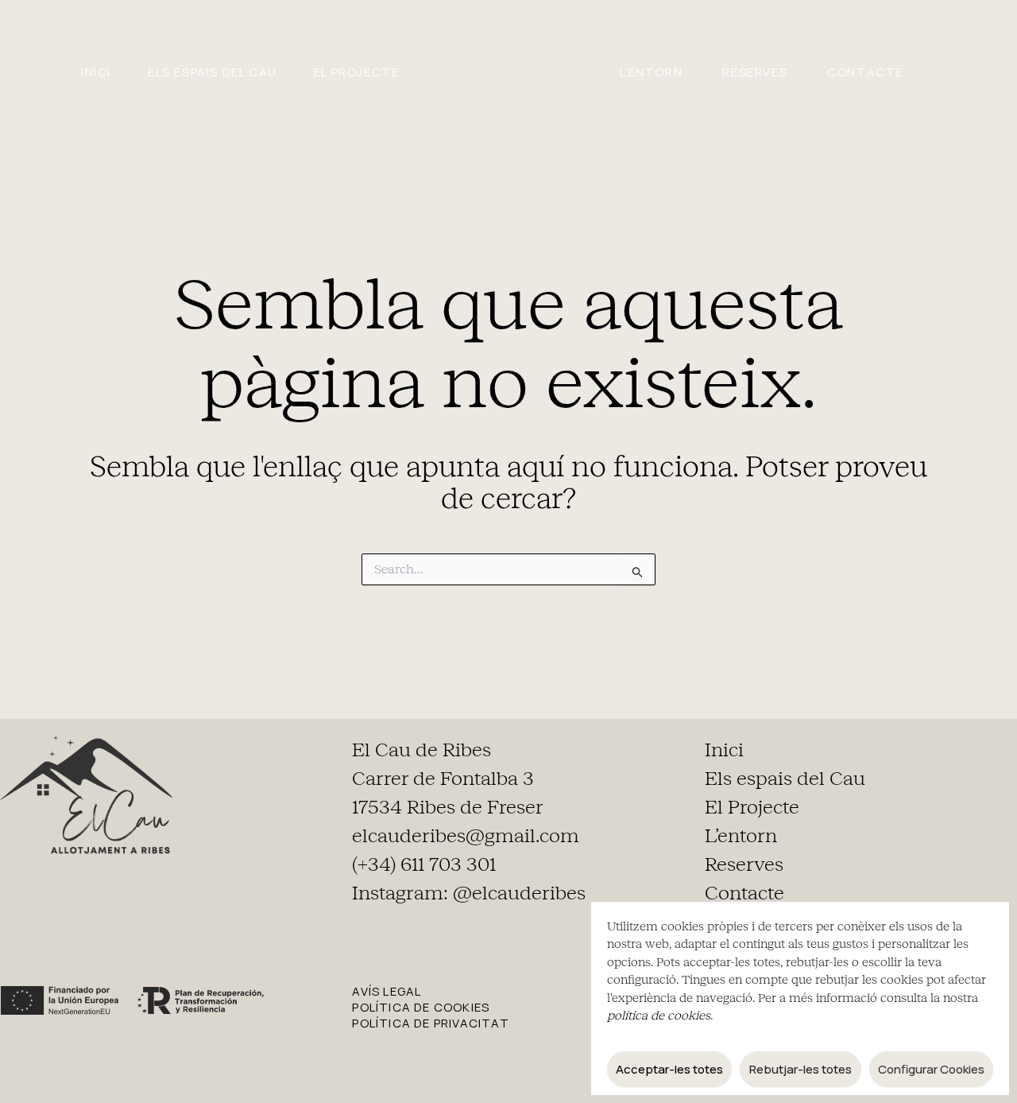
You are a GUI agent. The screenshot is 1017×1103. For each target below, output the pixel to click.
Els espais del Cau (212, 72)
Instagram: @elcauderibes (469, 893)
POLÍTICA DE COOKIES (420, 1007)
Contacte (865, 72)
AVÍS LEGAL (386, 991)
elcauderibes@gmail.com (465, 835)
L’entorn (651, 72)
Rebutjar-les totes (800, 1069)
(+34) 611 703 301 (424, 864)
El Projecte (357, 72)
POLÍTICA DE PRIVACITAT (430, 1023)
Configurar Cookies (931, 1069)
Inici (96, 72)
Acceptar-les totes (669, 1069)
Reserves (754, 72)
